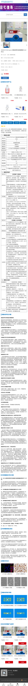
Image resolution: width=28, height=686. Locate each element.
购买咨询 (5, 78)
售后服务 (23, 122)
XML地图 (24, 680)
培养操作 (10, 122)
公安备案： (19, 680)
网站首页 (3, 685)
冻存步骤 (16, 122)
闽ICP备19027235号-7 (13, 680)
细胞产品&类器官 (10, 685)
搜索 (25, 14)
